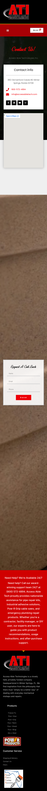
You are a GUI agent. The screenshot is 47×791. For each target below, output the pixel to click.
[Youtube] (19, 102)
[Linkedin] (14, 102)
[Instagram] (25, 102)
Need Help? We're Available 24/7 (23, 577)
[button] (8, 30)
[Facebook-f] (8, 102)
